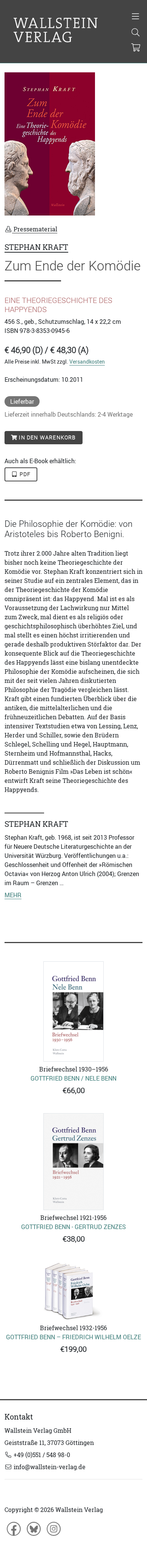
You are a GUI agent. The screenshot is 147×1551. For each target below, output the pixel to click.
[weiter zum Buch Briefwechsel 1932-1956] (73, 1291)
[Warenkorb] (136, 48)
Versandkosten (87, 361)
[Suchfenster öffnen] (135, 33)
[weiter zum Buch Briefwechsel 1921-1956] (73, 1161)
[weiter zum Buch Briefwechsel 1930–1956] (73, 1011)
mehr (13, 895)
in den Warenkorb (46, 437)
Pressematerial (34, 229)
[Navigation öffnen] (135, 17)
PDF (24, 474)
